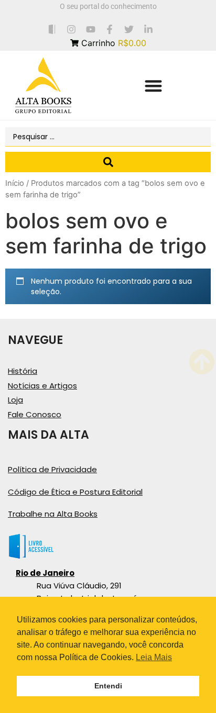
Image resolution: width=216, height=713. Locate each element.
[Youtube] (90, 29)
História (22, 370)
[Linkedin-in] (148, 29)
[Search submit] (108, 162)
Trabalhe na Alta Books (53, 513)
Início (14, 183)
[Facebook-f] (109, 29)
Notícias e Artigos (42, 385)
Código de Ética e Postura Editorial (75, 491)
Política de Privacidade (52, 469)
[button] (153, 85)
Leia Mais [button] (154, 657)
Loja (15, 399)
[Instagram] (71, 29)
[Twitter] (129, 29)
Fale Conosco (34, 414)
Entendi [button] (108, 686)
